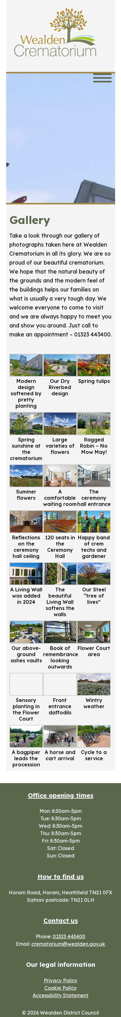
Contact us (60, 920)
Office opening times (60, 795)
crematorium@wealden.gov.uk (68, 944)
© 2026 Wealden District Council (60, 1013)
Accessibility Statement (60, 995)
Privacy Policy (60, 980)
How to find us (61, 876)
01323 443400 (69, 936)
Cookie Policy (60, 988)
